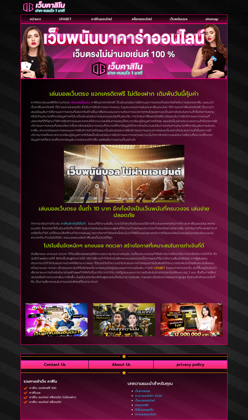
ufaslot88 (142, 405)
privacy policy (190, 365)
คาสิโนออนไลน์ (101, 19)
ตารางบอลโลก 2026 (148, 396)
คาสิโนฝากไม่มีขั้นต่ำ (73, 223)
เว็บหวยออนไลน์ (145, 400)
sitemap (211, 19)
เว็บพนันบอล (178, 19)
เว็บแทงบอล (142, 391)
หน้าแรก (35, 19)
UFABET (65, 19)
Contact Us (55, 365)
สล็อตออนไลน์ (142, 19)
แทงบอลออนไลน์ (145, 414)
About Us (121, 365)
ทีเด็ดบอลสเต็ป (144, 410)
